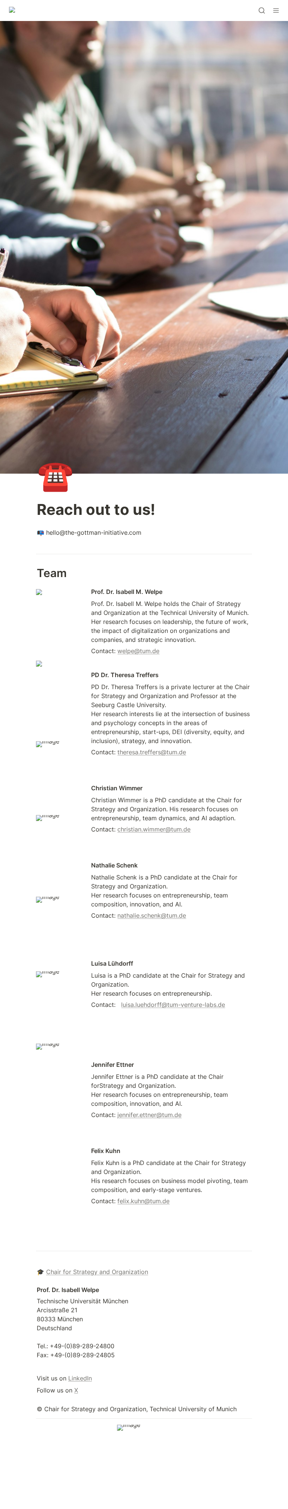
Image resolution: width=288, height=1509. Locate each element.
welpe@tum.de (138, 651)
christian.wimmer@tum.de (153, 829)
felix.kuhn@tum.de (143, 1201)
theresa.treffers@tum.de (151, 752)
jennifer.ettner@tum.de (149, 1115)
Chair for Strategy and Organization (97, 1272)
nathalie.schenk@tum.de (151, 915)
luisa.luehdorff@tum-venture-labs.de (173, 1004)
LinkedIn (80, 1378)
